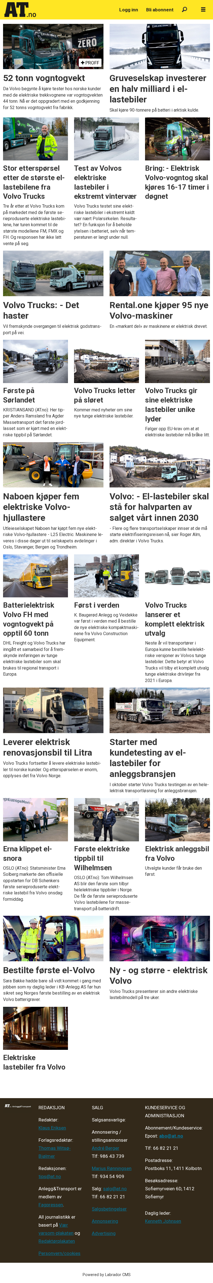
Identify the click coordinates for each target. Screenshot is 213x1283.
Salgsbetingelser (109, 1209)
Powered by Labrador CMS (107, 1274)
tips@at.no (50, 1176)
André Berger (105, 1148)
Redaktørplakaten (57, 1241)
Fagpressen (51, 1204)
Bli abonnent (160, 9)
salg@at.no (115, 1188)
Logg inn (128, 9)
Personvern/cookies (59, 1253)
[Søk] (185, 10)
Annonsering (105, 1221)
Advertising (104, 1233)
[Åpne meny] (203, 10)
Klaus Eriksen (52, 1128)
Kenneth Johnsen (163, 1221)
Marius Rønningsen (111, 1168)
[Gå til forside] (58, 9)
